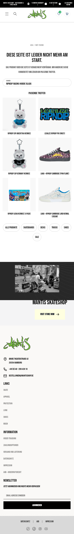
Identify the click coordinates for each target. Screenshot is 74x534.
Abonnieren (37, 505)
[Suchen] (15, 14)
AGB (37, 521)
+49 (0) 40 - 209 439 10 (18, 369)
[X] (40, 529)
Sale (37, 237)
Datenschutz (8, 458)
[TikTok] (28, 529)
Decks (42, 227)
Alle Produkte (11, 227)
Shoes (66, 227)
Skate (5, 390)
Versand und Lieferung (12, 451)
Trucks (55, 227)
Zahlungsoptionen (10, 445)
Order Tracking (9, 438)
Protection (7, 403)
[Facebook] (34, 529)
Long (5, 410)
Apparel (6, 396)
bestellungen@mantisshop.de (21, 375)
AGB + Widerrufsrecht (12, 472)
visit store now (47, 314)
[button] (7, 14)
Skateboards (28, 227)
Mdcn (5, 423)
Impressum (7, 465)
